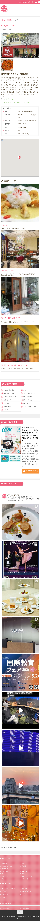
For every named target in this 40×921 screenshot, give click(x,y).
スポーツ (6, 409)
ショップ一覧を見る (9, 390)
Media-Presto (5, 908)
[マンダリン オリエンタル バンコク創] (20, 597)
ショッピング (5, 876)
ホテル (4, 874)
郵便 (3, 879)
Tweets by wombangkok (8, 847)
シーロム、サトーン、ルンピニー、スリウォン (17, 102)
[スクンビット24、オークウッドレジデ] (20, 823)
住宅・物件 (6, 403)
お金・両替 (5, 871)
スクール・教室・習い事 (10, 396)
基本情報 (4, 863)
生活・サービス (8, 400)
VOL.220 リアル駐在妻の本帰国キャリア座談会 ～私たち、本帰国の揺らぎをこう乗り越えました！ (30, 435)
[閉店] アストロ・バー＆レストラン (14, 365)
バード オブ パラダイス (10, 318)
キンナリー (5, 225)
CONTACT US (23, 2)
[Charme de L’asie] (20, 249)
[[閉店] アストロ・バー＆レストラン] (20, 343)
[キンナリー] (20, 203)
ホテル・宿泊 (7, 406)
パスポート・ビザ (7, 866)
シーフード (12, 99)
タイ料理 (6, 99)
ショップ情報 (6, 20)
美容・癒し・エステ (9, 393)
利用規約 (4, 891)
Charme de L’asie (8, 271)
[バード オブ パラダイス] (20, 296)
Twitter (3, 897)
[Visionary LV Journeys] (20, 710)
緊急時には (5, 868)
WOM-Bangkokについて (8, 888)
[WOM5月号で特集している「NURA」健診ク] (20, 635)
